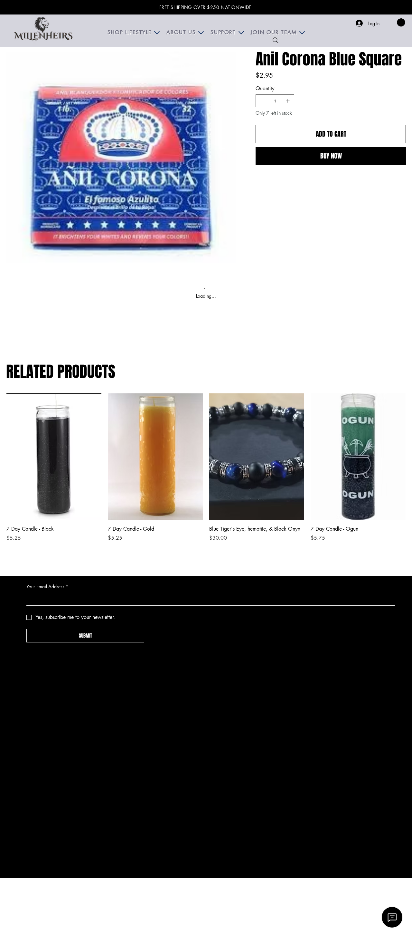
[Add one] (287, 100)
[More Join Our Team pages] (302, 32)
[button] (401, 22)
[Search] (275, 40)
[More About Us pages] (201, 32)
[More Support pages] (241, 32)
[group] (206, 471)
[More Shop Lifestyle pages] (157, 32)
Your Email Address (47, 586)
